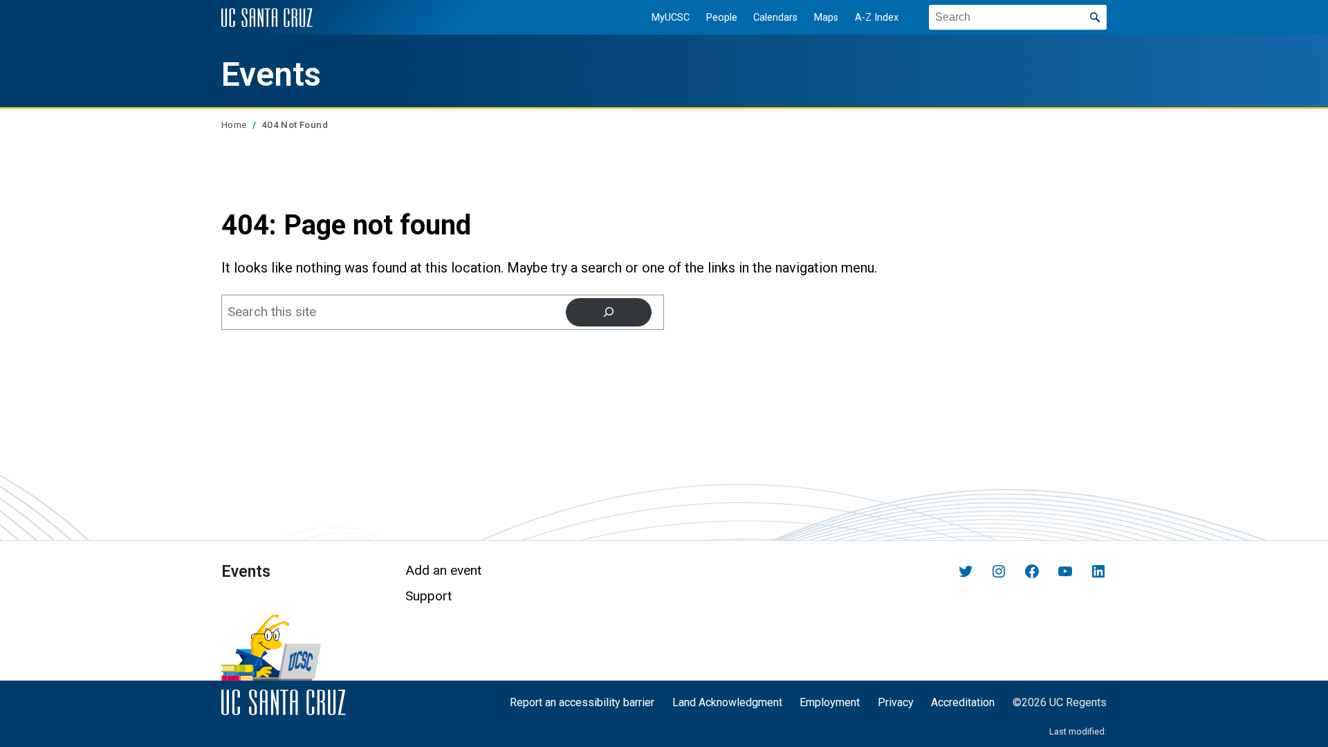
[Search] (609, 312)
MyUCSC (671, 18)
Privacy (896, 702)
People (721, 18)
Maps (826, 18)
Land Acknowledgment (727, 702)
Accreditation (963, 702)
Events (271, 74)
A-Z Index (876, 18)
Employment (830, 702)
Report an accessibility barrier (582, 702)
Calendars (775, 18)
